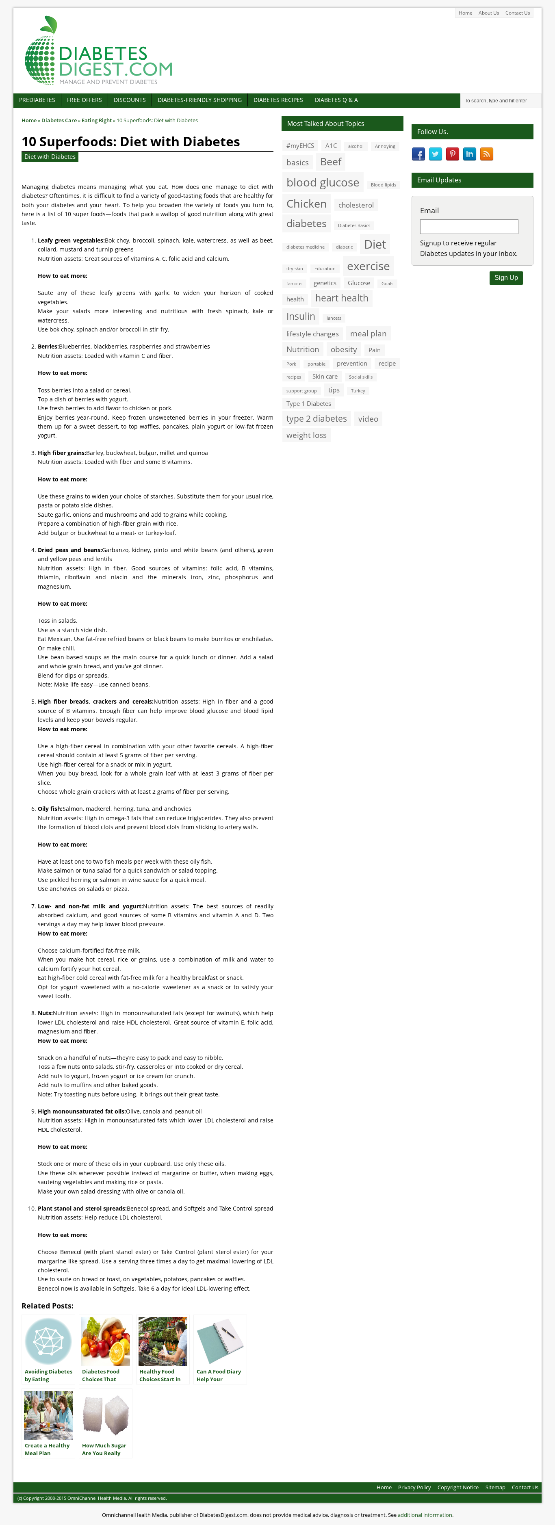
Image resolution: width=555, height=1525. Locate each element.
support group (301, 391)
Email (429, 210)
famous (294, 283)
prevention (352, 363)
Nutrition (302, 349)
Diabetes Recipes (278, 100)
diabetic (344, 247)
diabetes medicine (305, 247)
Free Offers (84, 100)
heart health (342, 298)
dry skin (294, 268)
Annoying (385, 146)
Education (325, 268)
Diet (375, 244)
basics (297, 162)
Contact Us (517, 12)
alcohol (356, 146)
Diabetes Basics (354, 225)
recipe (387, 363)
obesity (344, 349)
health (295, 299)
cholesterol (356, 205)
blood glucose (323, 182)
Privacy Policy (414, 1487)
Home (466, 12)
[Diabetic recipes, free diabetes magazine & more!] (98, 85)
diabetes (306, 223)
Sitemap (495, 1487)
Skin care (325, 376)
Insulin (300, 316)
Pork (291, 364)
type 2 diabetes (316, 418)
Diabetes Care (59, 120)
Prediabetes (37, 100)
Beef (330, 161)
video (368, 418)
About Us (489, 12)
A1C (331, 145)
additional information (425, 1515)
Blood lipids (383, 185)
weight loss (306, 434)
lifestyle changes (312, 333)
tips (334, 389)
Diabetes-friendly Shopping (200, 100)
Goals (387, 283)
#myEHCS (300, 145)
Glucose (359, 283)
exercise (368, 265)
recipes (293, 377)
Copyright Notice (458, 1487)
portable (316, 364)
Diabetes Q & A (336, 100)
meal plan (368, 333)
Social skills (361, 377)
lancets (334, 318)
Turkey (358, 391)
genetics (325, 283)
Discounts (130, 100)
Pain (375, 350)
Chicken (306, 203)
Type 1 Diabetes (308, 403)
